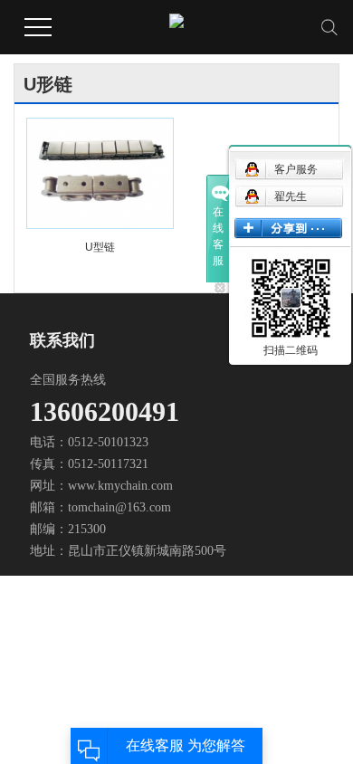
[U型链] (99, 173)
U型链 (100, 247)
